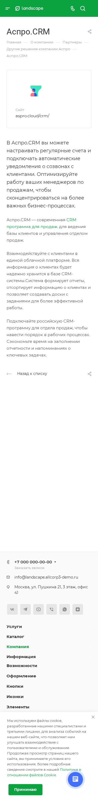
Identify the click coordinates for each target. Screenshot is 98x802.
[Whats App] (64, 609)
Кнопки (15, 686)
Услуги (14, 626)
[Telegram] (25, 609)
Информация (21, 656)
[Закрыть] (93, 717)
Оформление (21, 675)
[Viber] (51, 609)
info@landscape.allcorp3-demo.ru (46, 577)
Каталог (15, 636)
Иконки (15, 696)
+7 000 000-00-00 (33, 561)
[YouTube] (38, 609)
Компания (18, 646)
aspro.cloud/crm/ (32, 115)
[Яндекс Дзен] (77, 609)
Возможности (22, 665)
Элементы (18, 706)
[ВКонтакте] (12, 609)
